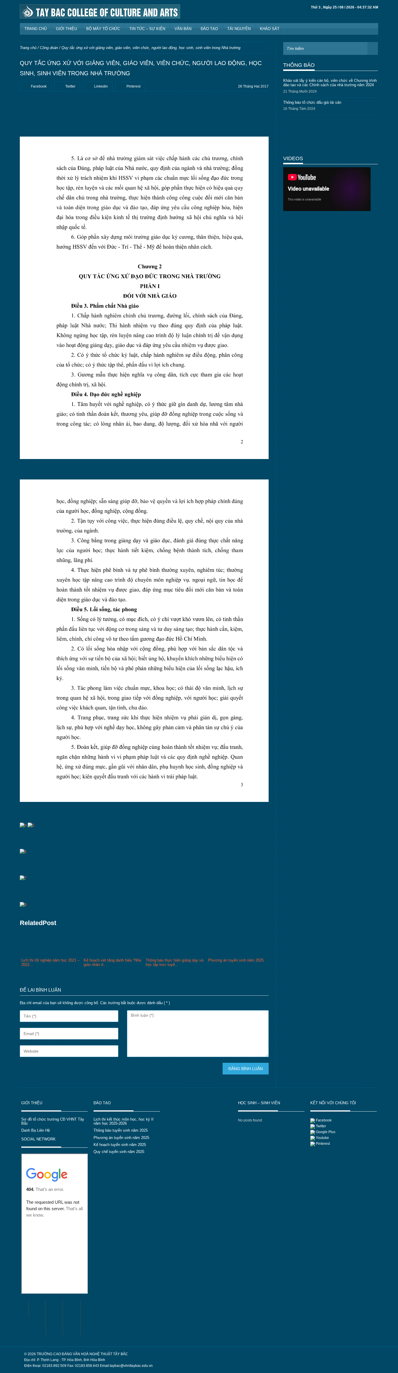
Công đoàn (49, 48)
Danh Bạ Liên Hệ (35, 1130)
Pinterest (323, 1144)
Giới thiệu (66, 29)
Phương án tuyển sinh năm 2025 (121, 1137)
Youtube (322, 1138)
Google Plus (325, 1132)
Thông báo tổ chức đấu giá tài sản (312, 99)
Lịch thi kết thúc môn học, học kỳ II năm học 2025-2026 (124, 1121)
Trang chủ (35, 29)
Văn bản (183, 29)
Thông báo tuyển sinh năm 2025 (121, 1130)
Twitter (321, 1126)
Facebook (324, 1120)
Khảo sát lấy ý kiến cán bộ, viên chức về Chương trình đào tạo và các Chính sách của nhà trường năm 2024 (330, 79)
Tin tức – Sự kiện (147, 29)
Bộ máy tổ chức (103, 29)
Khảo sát (269, 29)
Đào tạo (209, 29)
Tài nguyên (239, 29)
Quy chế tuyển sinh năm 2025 (119, 1151)
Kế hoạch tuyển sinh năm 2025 (120, 1144)
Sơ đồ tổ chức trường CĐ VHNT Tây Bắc (52, 1121)
